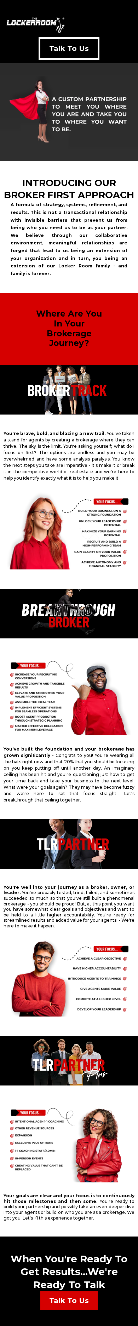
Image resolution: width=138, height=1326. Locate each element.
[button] (132, 25)
